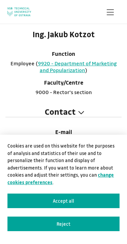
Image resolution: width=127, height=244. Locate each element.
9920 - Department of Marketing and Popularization (77, 66)
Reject (63, 224)
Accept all (63, 201)
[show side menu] (110, 13)
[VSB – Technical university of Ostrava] (19, 11)
